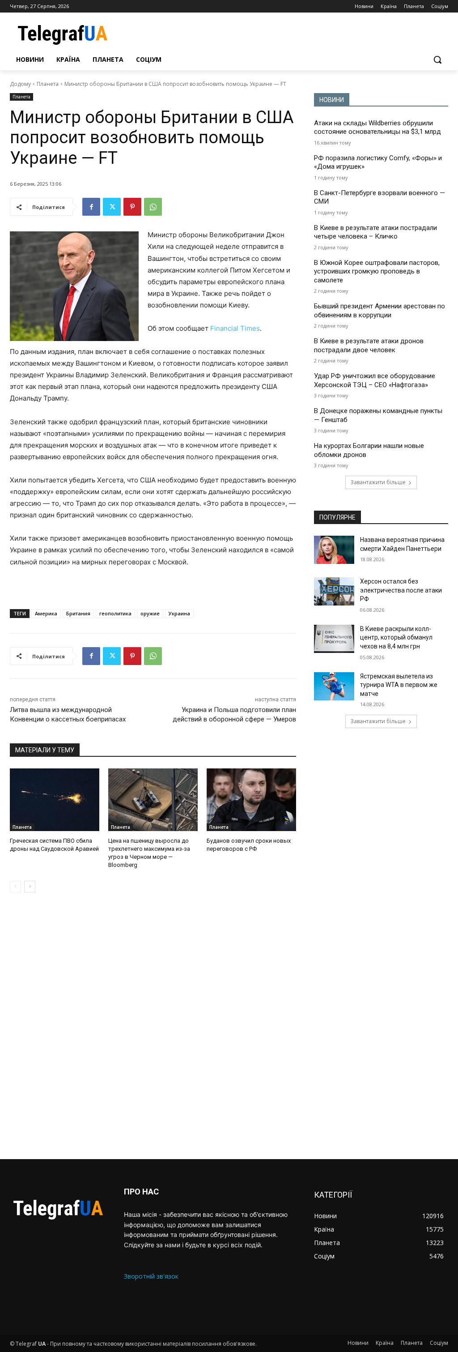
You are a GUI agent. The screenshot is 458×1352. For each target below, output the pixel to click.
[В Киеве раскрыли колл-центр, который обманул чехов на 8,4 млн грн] (334, 639)
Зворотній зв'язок (151, 1276)
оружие (150, 613)
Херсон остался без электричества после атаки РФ (401, 590)
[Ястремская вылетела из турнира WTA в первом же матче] (334, 686)
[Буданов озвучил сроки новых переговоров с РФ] (251, 799)
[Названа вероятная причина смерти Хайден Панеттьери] (334, 550)
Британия (78, 613)
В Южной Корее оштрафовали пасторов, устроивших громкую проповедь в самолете (377, 271)
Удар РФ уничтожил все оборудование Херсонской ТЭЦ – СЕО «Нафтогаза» (374, 380)
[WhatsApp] (153, 207)
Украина (179, 613)
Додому (20, 84)
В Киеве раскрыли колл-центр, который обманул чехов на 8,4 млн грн (396, 637)
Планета (48, 84)
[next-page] (29, 886)
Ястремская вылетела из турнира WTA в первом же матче (398, 685)
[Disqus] (153, 1026)
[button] (437, 59)
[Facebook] (91, 207)
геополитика (115, 613)
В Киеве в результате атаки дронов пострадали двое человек (369, 345)
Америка (46, 613)
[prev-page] (15, 886)
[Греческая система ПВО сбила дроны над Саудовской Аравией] (54, 799)
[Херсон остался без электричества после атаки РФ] (334, 591)
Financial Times (235, 328)
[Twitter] (112, 207)
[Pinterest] (132, 207)
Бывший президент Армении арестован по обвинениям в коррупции (379, 310)
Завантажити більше (378, 482)
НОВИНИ (331, 99)
